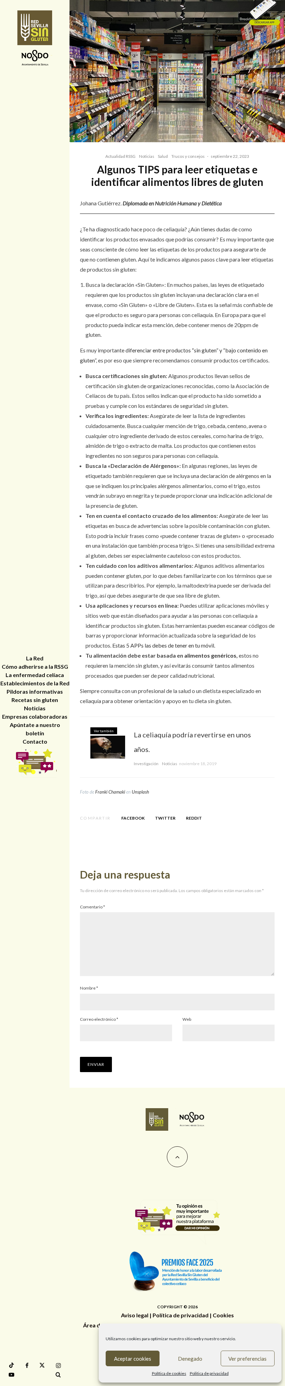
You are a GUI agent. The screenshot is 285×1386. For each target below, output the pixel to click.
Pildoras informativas (35, 691)
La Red (34, 658)
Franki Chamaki (110, 792)
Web (186, 1019)
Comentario (92, 906)
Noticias (146, 156)
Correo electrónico (99, 1019)
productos (178, 350)
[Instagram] (58, 1365)
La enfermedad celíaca (35, 674)
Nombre (89, 988)
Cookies (223, 1315)
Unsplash (140, 792)
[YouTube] (11, 1374)
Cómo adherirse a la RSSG (35, 666)
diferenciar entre (145, 350)
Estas (119, 645)
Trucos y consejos (188, 156)
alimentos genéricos (210, 655)
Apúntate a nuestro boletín (35, 728)
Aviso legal (134, 1315)
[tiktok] (11, 1365)
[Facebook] (26, 1365)
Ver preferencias (247, 1358)
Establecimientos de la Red (35, 683)
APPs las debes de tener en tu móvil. (172, 645)
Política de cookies (169, 1373)
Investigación (146, 763)
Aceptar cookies (132, 1358)
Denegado (190, 1358)
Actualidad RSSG (120, 156)
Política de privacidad (181, 1315)
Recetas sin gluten (34, 699)
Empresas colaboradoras (34, 716)
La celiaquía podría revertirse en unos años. (192, 741)
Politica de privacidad (209, 1373)
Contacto (35, 741)
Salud (163, 156)
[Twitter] (42, 1365)
